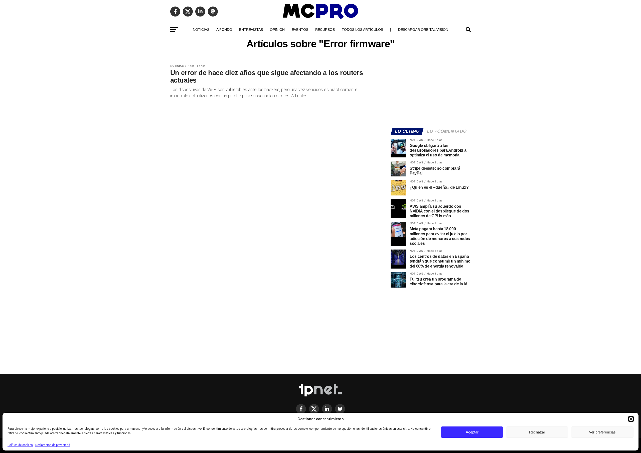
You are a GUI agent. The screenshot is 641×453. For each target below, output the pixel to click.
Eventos (300, 30)
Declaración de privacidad (52, 445)
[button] (630, 418)
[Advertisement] (430, 89)
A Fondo (224, 30)
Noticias (201, 30)
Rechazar (537, 432)
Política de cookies (20, 445)
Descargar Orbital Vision (423, 30)
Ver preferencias (602, 432)
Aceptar (472, 432)
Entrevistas (251, 30)
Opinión (277, 30)
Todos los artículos (362, 30)
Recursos (325, 30)
